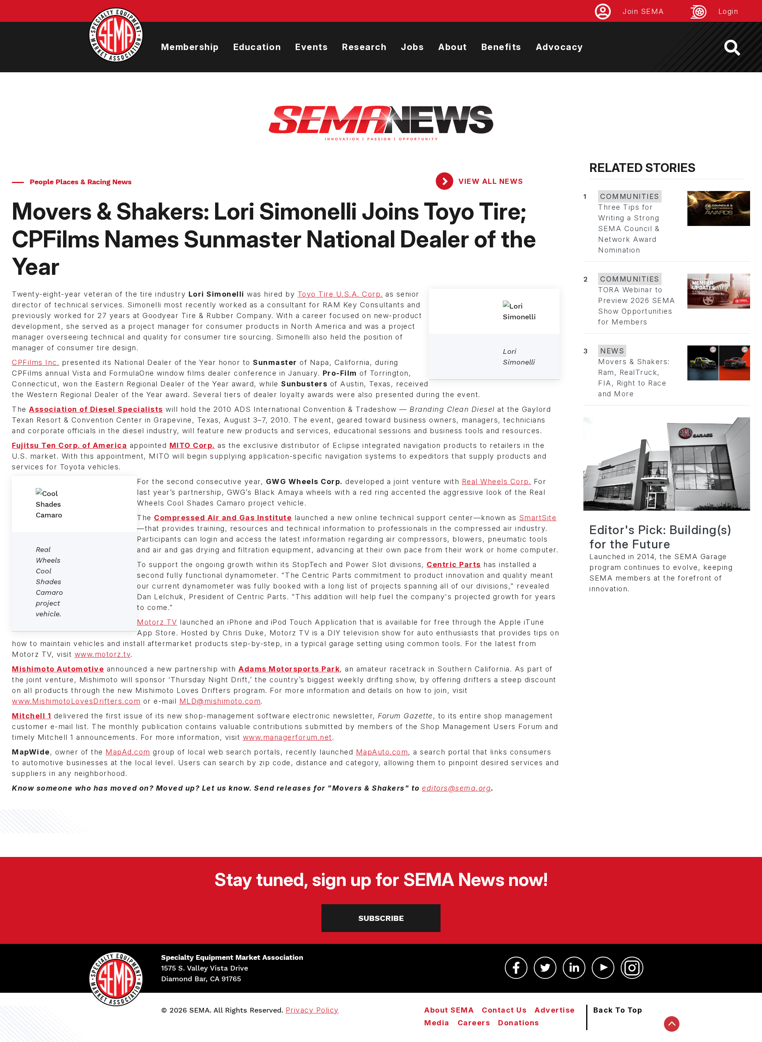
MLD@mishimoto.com (220, 701)
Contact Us (504, 1010)
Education (257, 47)
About (452, 47)
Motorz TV (157, 622)
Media (437, 1023)
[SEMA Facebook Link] (516, 968)
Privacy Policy (312, 1010)
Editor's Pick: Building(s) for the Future (660, 537)
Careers (474, 1023)
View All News (489, 181)
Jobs (412, 47)
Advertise (555, 1010)
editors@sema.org (456, 788)
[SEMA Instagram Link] (632, 968)
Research (364, 47)
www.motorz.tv (103, 654)
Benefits (501, 47)
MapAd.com (128, 752)
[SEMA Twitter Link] (545, 968)
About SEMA (449, 1010)
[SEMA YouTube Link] (603, 968)
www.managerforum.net (287, 737)
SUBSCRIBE (381, 918)
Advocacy (559, 47)
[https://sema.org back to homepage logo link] (739, 48)
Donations (518, 1023)
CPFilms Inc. (35, 362)
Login (728, 11)
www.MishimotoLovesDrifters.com (76, 701)
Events (311, 47)
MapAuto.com (382, 752)
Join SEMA (643, 11)
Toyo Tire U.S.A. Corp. (340, 294)
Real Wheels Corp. (496, 481)
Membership (190, 47)
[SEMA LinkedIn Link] (574, 968)
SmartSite (538, 517)
